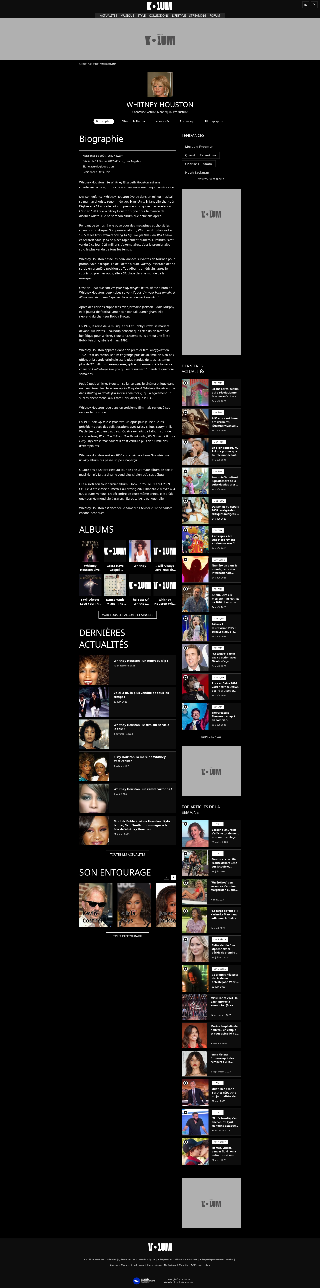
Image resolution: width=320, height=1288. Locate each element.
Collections (159, 15)
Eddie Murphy (164, 307)
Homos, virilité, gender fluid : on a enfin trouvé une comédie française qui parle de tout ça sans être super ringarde (225, 1159)
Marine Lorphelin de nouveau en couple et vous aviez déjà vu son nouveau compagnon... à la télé (224, 1035)
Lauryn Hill (163, 427)
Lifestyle (179, 15)
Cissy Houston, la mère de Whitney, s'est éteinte (140, 759)
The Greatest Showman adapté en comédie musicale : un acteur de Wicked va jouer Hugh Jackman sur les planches (225, 723)
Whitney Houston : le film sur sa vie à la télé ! (141, 727)
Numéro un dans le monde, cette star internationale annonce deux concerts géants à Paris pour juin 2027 (225, 575)
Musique (127, 15)
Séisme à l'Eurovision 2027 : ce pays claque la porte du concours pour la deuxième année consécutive (224, 633)
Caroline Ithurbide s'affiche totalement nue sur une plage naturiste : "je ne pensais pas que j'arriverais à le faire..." (225, 841)
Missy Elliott (145, 427)
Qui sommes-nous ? (127, 1259)
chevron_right (173, 877)
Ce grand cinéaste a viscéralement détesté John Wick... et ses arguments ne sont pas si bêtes (225, 982)
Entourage (187, 121)
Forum (215, 15)
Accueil (82, 63)
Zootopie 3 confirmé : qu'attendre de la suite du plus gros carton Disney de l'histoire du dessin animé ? (225, 486)
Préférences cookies (200, 1265)
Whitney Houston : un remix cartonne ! (143, 789)
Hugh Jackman (197, 172)
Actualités (108, 15)
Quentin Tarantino (200, 155)
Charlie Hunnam (198, 164)
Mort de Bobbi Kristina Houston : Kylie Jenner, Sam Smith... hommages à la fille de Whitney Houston (142, 825)
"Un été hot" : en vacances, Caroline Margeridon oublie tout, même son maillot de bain (223, 890)
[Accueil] (160, 6)
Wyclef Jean (87, 431)
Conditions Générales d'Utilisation (100, 1259)
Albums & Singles (134, 121)
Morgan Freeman (199, 147)
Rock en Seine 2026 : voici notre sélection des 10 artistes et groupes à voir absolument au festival (225, 692)
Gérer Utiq (183, 1265)
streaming (197, 15)
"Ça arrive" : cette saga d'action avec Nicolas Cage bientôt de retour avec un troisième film (224, 663)
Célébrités (93, 63)
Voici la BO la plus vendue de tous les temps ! (141, 695)
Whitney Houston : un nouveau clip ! (141, 661)
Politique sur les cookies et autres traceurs (177, 1259)
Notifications (170, 1265)
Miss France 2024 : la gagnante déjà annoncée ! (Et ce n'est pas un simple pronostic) (224, 1005)
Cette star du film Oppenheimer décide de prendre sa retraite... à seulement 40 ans (225, 952)
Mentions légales (147, 1259)
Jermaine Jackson (141, 307)
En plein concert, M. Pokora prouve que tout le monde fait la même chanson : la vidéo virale (225, 455)
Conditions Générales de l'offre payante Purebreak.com (136, 1265)
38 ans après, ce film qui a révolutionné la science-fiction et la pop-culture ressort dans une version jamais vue (225, 398)
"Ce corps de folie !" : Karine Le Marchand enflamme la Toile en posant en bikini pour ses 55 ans (224, 918)
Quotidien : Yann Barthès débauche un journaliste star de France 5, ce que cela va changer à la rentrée (225, 1098)
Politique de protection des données (216, 1259)
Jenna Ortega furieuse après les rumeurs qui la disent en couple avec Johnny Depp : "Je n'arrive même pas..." (223, 1065)
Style (142, 15)
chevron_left (167, 877)
